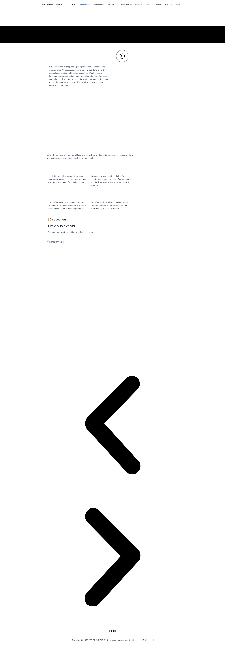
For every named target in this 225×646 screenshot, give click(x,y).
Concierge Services (124, 4)
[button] (112, 426)
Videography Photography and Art (148, 4)
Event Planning (84, 4)
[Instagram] (114, 631)
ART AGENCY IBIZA (52, 4)
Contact (178, 4)
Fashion (111, 4)
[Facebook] (110, 631)
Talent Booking (99, 4)
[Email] (73, 5)
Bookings (168, 4)
